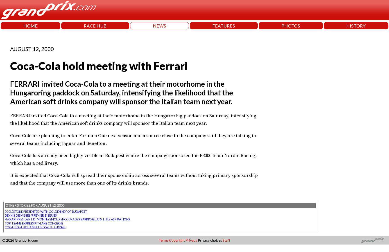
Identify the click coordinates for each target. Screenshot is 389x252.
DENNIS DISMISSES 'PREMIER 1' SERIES (31, 215)
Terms (163, 240)
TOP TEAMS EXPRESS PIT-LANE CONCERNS (34, 223)
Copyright (177, 240)
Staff (226, 240)
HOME (30, 25)
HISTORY (356, 25)
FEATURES (223, 25)
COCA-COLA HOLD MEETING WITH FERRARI (35, 227)
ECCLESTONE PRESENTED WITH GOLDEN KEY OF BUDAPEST (46, 211)
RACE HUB (95, 25)
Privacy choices (210, 240)
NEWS (159, 25)
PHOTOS (290, 25)
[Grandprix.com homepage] (372, 240)
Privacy (191, 240)
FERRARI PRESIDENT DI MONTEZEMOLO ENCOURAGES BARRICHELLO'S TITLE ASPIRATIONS (67, 219)
